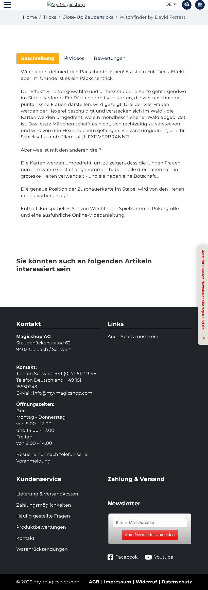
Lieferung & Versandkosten (47, 494)
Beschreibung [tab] (37, 58)
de (169, 4)
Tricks (49, 17)
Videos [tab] (75, 58)
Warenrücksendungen (42, 549)
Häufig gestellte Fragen (43, 516)
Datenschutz (177, 582)
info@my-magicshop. (57, 393)
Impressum (117, 582)
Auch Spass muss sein (133, 336)
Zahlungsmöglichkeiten (43, 505)
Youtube (163, 557)
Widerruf (146, 582)
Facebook (126, 557)
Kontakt (25, 538)
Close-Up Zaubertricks (87, 17)
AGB (94, 582)
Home (30, 17)
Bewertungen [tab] (110, 58)
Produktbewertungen (41, 527)
